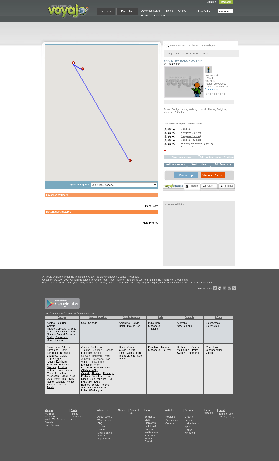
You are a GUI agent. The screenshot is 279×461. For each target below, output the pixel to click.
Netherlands (69, 331)
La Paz (131, 350)
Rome (50, 381)
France (51, 328)
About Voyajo (104, 416)
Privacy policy (226, 416)
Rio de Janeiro (127, 355)
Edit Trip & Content (150, 428)
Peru (138, 325)
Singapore (154, 325)
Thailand (153, 328)
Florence (52, 364)
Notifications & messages (151, 434)
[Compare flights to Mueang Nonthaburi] (173, 145)
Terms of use (226, 413)
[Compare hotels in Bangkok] (165, 130)
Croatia (51, 325)
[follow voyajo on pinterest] (234, 289)
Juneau (85, 358)
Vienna (51, 384)
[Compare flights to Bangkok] (173, 130)
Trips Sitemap (52, 425)
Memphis (86, 364)
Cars (210, 185)
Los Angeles (97, 361)
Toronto (105, 384)
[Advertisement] (141, 31)
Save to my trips (181, 157)
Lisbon (51, 370)
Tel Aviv (167, 350)
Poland (61, 334)
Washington (96, 390)
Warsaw (61, 384)
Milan (63, 373)
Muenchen (53, 376)
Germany (61, 328)
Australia (182, 323)
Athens (66, 347)
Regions (170, 416)
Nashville (86, 367)
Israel (158, 323)
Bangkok (153, 347)
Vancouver (87, 387)
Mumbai (165, 347)
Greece (72, 328)
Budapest (52, 355)
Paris (57, 378)
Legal (222, 410)
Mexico (131, 325)
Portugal (70, 334)
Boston (86, 350)
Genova (51, 367)
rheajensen (174, 63)
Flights (74, 413)
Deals (74, 410)
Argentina (124, 323)
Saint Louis (98, 376)
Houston (97, 355)
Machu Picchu (134, 352)
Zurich (50, 387)
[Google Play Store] (62, 308)
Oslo (49, 378)
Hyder (106, 355)
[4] (219, 93)
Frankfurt (64, 364)
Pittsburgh (108, 373)
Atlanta (85, 347)
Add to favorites (175, 164)
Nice (72, 376)
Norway (51, 334)
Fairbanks (86, 352)
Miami (97, 364)
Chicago (97, 350)
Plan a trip (150, 423)
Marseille (52, 373)
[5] (223, 93)
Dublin (51, 361)
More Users (151, 206)
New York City (102, 367)
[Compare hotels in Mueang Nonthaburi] (165, 145)
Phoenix (96, 373)
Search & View (150, 418)
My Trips (49, 413)
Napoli (64, 376)
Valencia (60, 381)
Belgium (61, 323)
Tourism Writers (101, 428)
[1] (207, 93)
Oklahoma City (89, 370)
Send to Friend (149, 440)
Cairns (195, 347)
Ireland (57, 331)
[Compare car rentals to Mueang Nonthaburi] (169, 145)
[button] (73, 62)
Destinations (172, 420)
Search (49, 422)
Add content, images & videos (217, 157)
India (151, 323)
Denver (109, 350)
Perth (195, 350)
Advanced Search (213, 175)
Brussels (65, 352)
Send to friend (199, 164)
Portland (86, 376)
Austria (51, 323)
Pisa (63, 378)
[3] (215, 93)
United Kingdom (56, 340)
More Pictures (150, 222)
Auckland (194, 352)
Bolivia (135, 323)
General (169, 423)
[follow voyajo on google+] (219, 289)
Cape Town (212, 347)
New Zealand (184, 325)
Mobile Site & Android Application (104, 435)
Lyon (60, 370)
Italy (49, 331)
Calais (63, 355)
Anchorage (97, 347)
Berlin (64, 350)
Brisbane (182, 347)
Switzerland (61, 337)
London (62, 367)
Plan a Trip (186, 175)
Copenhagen (54, 358)
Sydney (181, 352)
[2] (211, 93)
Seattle (95, 384)
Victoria (210, 352)
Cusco (122, 350)
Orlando (85, 373)
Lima (122, 352)
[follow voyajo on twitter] (224, 289)
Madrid (69, 370)
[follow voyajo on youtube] (229, 289)
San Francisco (98, 379)
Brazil (122, 325)
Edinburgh (62, 361)
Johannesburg (214, 350)
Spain (50, 337)
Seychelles (212, 325)
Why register (104, 420)
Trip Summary (223, 164)
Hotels (74, 419)
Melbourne (183, 350)
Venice (71, 381)
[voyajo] (68, 20)
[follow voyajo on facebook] (215, 289)
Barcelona (52, 350)
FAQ (99, 423)
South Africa (213, 323)
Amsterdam (53, 347)
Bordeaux (52, 352)
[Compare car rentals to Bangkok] (169, 130)
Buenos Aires (126, 347)
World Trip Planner (55, 419)
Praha (71, 378)
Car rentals (77, 416)
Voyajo (169, 53)
